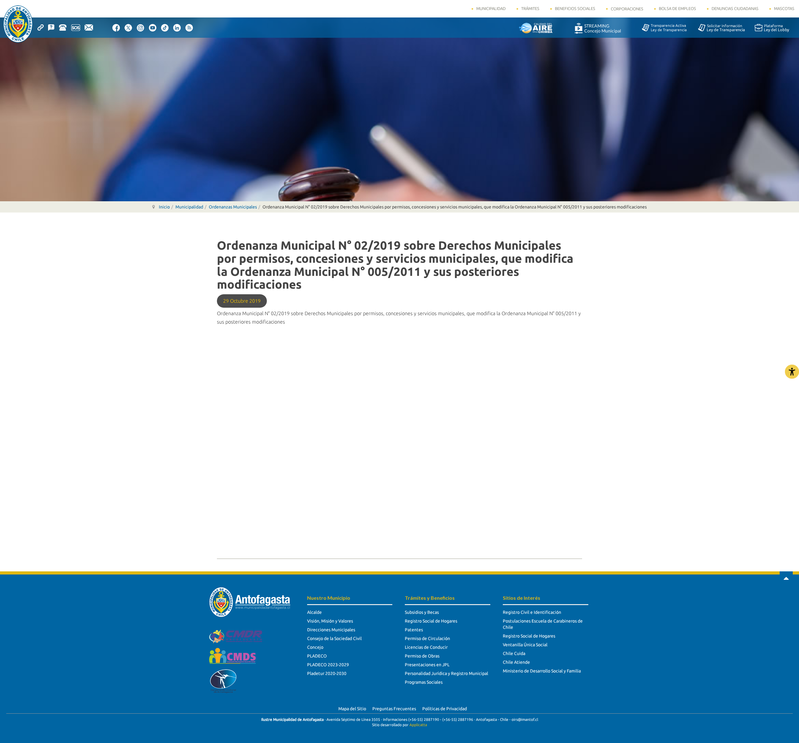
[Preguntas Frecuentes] (53, 27)
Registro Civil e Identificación (532, 612)
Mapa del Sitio (352, 708)
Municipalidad (491, 8)
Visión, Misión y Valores (330, 620)
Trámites (530, 8)
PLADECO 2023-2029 (328, 664)
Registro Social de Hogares (431, 620)
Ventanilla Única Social (525, 644)
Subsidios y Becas (422, 612)
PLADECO (317, 655)
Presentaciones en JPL (427, 664)
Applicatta (418, 725)
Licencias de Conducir (426, 647)
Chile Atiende (516, 662)
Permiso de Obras (422, 655)
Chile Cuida (514, 653)
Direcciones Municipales (331, 629)
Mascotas (784, 8)
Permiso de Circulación (427, 638)
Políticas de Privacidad (444, 708)
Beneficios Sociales (575, 8)
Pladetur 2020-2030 (326, 673)
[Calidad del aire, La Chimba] (535, 27)
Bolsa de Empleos (677, 8)
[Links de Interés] (42, 27)
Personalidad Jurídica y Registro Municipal (446, 673)
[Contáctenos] (91, 27)
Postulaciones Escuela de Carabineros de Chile (543, 624)
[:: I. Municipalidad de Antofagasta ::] (18, 24)
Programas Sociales (424, 682)
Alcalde (314, 612)
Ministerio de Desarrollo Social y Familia (542, 670)
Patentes (414, 629)
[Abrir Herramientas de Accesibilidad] (792, 371)
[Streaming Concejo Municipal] (597, 28)
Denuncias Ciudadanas (735, 8)
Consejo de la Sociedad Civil (334, 638)
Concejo (315, 647)
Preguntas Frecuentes (394, 708)
